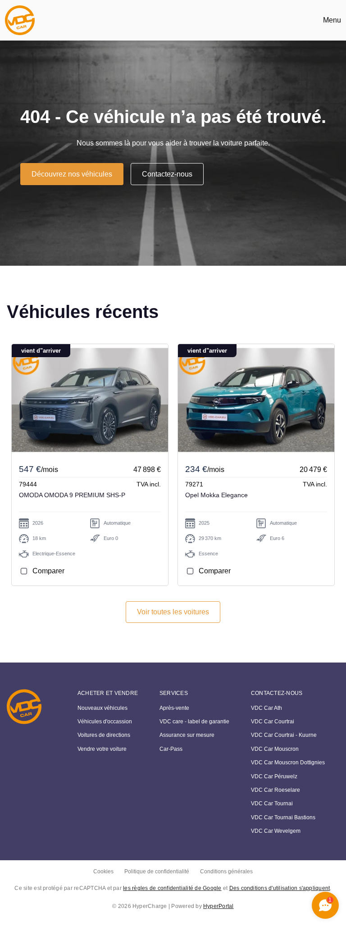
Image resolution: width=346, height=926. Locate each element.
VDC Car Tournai (272, 803)
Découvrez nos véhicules (72, 174)
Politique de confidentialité (156, 871)
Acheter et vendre (107, 693)
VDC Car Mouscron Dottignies (288, 762)
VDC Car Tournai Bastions (283, 817)
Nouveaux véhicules (102, 708)
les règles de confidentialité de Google (172, 888)
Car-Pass (170, 749)
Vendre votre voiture (102, 749)
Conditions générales (226, 871)
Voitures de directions (103, 735)
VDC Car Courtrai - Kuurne (284, 735)
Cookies (103, 871)
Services (173, 693)
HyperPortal (218, 906)
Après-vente (174, 708)
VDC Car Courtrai (272, 721)
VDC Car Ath (266, 708)
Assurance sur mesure (186, 735)
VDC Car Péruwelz (274, 776)
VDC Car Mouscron (275, 749)
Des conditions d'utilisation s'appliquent (279, 888)
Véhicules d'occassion (104, 721)
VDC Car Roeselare (275, 790)
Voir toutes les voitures (173, 612)
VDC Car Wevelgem (275, 831)
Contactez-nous (167, 174)
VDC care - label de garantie (194, 721)
